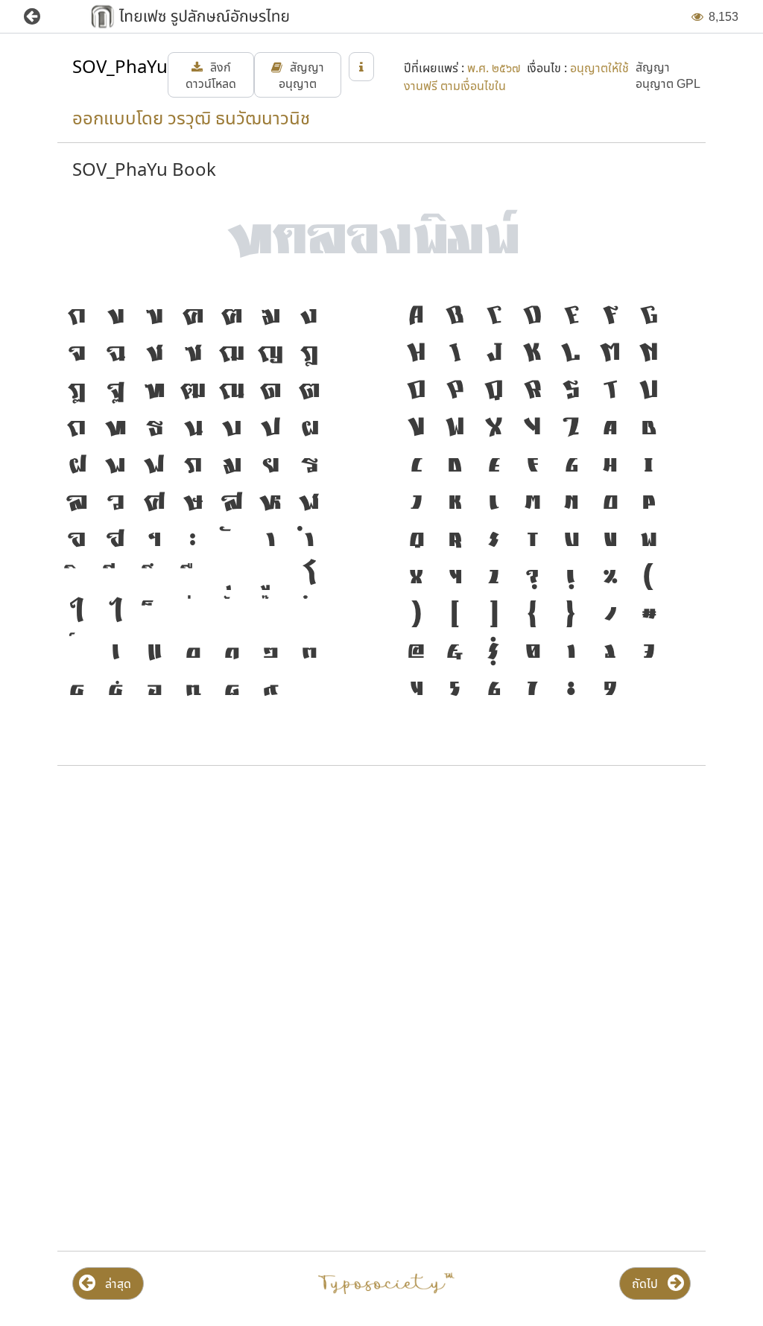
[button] (43, 17)
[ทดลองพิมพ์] (381, 227)
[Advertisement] (381, 897)
